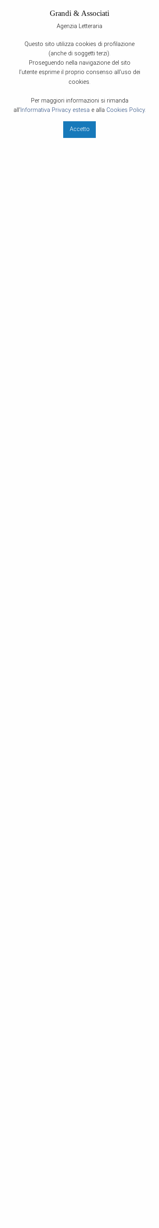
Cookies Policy (125, 110)
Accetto (80, 129)
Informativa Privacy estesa (55, 110)
